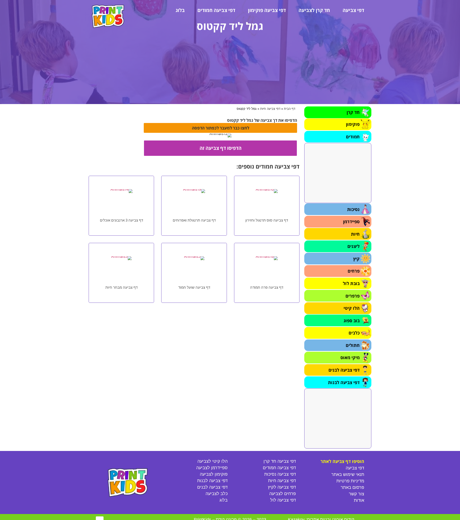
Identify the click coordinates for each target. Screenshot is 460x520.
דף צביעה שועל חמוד (194, 287)
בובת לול (351, 283)
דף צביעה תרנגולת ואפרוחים (194, 220)
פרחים (354, 271)
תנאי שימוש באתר (347, 474)
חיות (355, 234)
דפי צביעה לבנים (344, 370)
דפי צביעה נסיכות (280, 474)
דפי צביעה (353, 10)
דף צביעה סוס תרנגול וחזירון (266, 220)
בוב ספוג (352, 320)
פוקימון (353, 124)
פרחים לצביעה (282, 493)
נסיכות (353, 209)
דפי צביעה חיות (270, 109)
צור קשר (356, 493)
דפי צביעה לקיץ (282, 487)
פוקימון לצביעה (214, 474)
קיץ (356, 259)
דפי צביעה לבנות (344, 382)
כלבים (354, 333)
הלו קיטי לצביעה (212, 461)
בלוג (180, 10)
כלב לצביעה (217, 493)
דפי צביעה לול (283, 500)
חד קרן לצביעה (314, 10)
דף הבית (289, 109)
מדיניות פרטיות (350, 481)
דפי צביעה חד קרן (280, 461)
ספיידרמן (351, 221)
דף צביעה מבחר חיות (121, 287)
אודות (359, 500)
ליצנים (353, 246)
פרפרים (352, 296)
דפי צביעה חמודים (216, 10)
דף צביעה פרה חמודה (266, 287)
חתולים (353, 345)
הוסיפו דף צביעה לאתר (342, 461)
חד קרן (353, 112)
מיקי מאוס (350, 357)
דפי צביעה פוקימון (267, 10)
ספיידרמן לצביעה (212, 467)
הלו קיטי (352, 308)
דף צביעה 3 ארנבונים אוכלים (121, 220)
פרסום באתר (352, 487)
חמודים (353, 137)
